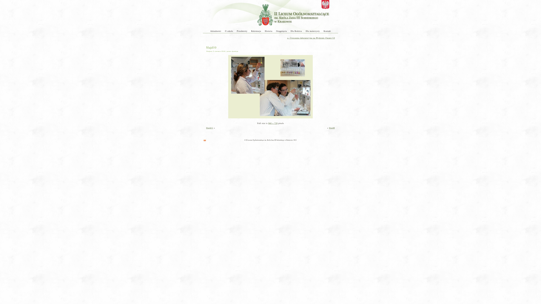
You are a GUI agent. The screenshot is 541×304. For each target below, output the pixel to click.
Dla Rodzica (296, 31)
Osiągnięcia (281, 31)
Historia (268, 31)
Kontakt (327, 31)
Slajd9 (332, 128)
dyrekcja (235, 51)
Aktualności (215, 31)
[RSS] (205, 140)
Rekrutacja (256, 31)
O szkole (229, 31)
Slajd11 (209, 128)
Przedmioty (242, 31)
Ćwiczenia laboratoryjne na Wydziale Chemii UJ (311, 38)
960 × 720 (273, 123)
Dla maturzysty (313, 31)
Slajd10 (211, 47)
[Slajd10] (270, 118)
